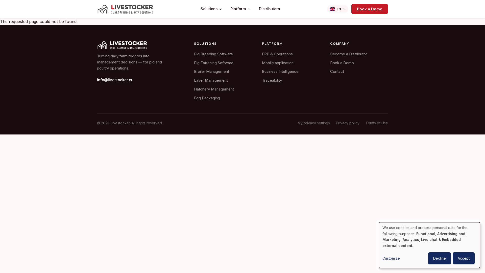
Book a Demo (369, 9)
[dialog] (429, 245)
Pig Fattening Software (213, 62)
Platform (238, 8)
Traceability (272, 80)
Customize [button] (391, 258)
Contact (337, 71)
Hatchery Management (214, 89)
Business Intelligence (280, 71)
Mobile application (278, 62)
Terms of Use (377, 123)
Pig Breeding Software (213, 54)
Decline (439, 258)
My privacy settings (314, 123)
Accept (464, 258)
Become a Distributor (348, 54)
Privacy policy (347, 123)
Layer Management (211, 80)
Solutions (209, 8)
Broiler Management (211, 71)
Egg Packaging (207, 98)
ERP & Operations (277, 54)
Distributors (269, 8)
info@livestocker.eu (115, 79)
